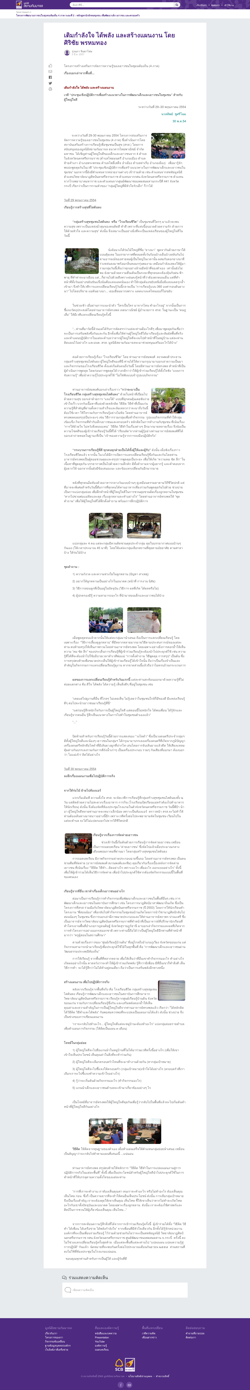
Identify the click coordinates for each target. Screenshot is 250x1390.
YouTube (100, 1341)
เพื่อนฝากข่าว (149, 1337)
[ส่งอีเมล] (50, 71)
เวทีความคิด (148, 1333)
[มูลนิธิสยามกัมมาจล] (130, 1364)
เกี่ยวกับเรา (201, 5)
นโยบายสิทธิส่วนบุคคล (140, 1376)
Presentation (102, 1337)
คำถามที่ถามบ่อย (195, 1333)
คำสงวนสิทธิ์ (162, 1376)
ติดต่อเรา (215, 5)
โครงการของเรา (54, 1337)
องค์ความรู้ (101, 1345)
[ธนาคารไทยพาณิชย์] (119, 1365)
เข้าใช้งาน (229, 5)
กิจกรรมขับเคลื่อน (55, 1341)
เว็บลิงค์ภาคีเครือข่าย (56, 1349)
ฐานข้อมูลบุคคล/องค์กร (58, 1345)
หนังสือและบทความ (106, 1333)
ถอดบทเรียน (102, 1349)
